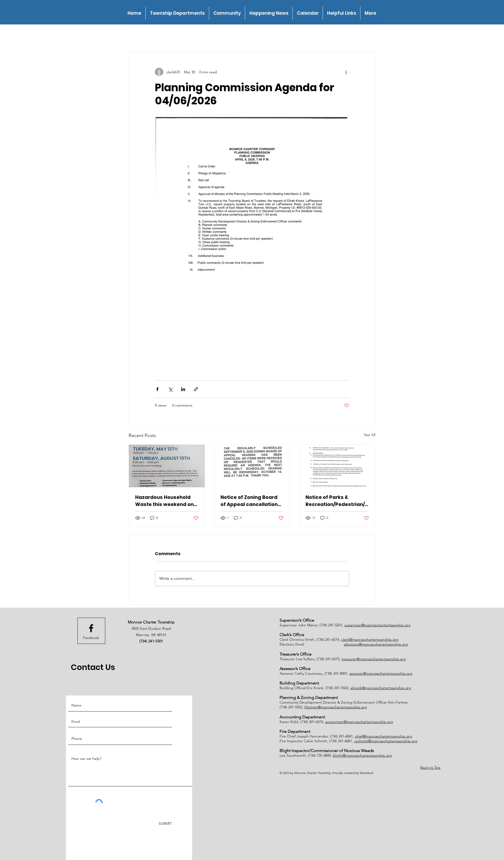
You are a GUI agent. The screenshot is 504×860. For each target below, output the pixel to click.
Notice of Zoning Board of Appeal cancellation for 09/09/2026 (249, 501)
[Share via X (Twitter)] (170, 389)
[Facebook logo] (91, 628)
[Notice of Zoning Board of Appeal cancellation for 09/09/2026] (252, 466)
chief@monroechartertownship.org (383, 736)
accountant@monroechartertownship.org (359, 721)
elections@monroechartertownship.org (376, 644)
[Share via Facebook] (157, 389)
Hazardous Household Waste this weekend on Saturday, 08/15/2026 (164, 501)
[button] (177, 13)
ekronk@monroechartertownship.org (380, 687)
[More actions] (346, 72)
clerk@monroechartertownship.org (369, 639)
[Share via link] (195, 389)
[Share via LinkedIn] (183, 389)
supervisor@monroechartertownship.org (377, 625)
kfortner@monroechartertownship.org (335, 707)
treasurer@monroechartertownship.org (374, 659)
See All (369, 434)
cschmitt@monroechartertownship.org (385, 741)
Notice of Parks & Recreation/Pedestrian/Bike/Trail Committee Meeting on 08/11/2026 (337, 501)
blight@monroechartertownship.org (362, 755)
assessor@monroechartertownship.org (380, 673)
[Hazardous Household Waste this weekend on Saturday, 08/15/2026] (167, 466)
